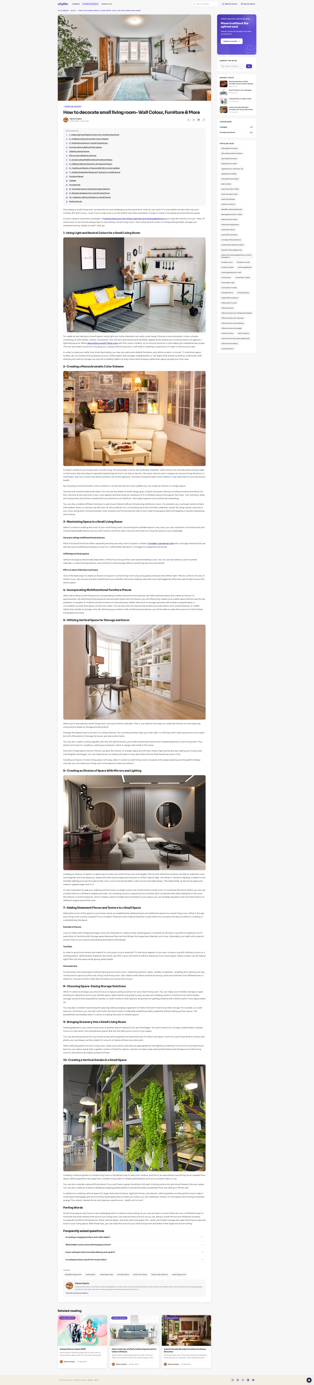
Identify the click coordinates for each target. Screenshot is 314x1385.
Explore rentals (230, 41)
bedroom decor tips (229, 194)
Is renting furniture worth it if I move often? (86, 1259)
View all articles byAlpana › (77, 1293)
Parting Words (75, 201)
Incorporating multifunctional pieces (85, 147)
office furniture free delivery (232, 323)
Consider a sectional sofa (161, 543)
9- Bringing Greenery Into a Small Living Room (89, 193)
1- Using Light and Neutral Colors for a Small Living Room (94, 135)
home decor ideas (243, 277)
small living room (179, 1274)
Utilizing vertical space (79, 151)
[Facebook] (238, 1380)
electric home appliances (231, 250)
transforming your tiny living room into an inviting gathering (133, 218)
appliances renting (228, 174)
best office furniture (229, 235)
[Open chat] (309, 1380)
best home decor (228, 230)
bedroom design (228, 199)
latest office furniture (229, 298)
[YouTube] (253, 1380)
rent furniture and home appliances (235, 338)
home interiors (243, 293)
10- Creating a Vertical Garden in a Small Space (90, 197)
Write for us (106, 4)
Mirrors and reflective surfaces (82, 155)
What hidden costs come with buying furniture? (88, 1245)
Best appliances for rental (231, 214)
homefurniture (123, 1274)
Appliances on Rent (229, 164)
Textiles (72, 181)
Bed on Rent (226, 184)
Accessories (74, 185)
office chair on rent (229, 303)
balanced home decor (230, 179)
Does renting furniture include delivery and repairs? (90, 1252)
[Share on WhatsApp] (188, 120)
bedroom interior (228, 204)
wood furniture (227, 349)
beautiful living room (73, 1274)
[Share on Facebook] (198, 120)
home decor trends (229, 288)
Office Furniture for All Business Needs (236, 313)
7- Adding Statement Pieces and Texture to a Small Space (94, 172)
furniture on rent (243, 262)
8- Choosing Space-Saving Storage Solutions (89, 189)
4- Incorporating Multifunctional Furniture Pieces (90, 160)
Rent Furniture (243, 333)
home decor (91, 1274)
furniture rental (227, 267)
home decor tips (106, 1274)
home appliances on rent (231, 272)
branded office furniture (231, 240)
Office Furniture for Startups (232, 318)
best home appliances (230, 225)
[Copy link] (204, 120)
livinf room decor (140, 1274)
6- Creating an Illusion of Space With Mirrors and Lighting (94, 168)
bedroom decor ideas (230, 189)
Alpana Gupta (76, 119)
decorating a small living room (102, 343)
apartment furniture (229, 159)
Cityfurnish (63, 10)
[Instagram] (233, 1380)
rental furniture (227, 333)
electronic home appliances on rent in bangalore (236, 256)
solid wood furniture (229, 343)
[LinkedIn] (248, 1380)
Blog (73, 10)
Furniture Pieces (76, 176)
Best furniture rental (229, 219)
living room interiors (159, 1274)
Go (249, 66)
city (63, 4)
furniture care (226, 262)
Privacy (90, 1380)
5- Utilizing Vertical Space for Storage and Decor (90, 164)
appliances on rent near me (232, 169)
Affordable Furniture (229, 148)
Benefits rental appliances (231, 209)
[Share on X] (193, 120)
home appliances (245, 267)
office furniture (227, 308)
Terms (96, 1380)
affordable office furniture (231, 153)
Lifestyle (76, 4)
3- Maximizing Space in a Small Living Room (88, 143)
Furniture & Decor (90, 4)
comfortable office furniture (232, 245)
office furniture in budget (231, 328)
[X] (243, 1380)
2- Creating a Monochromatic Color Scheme (88, 139)
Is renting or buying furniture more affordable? (87, 1237)
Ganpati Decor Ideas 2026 (73, 1349)
